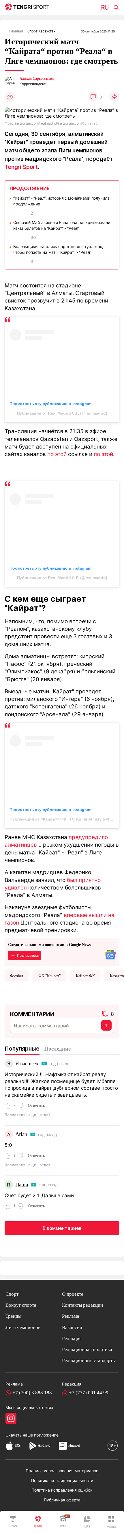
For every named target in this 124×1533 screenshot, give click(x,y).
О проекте (72, 1294)
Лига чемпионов (22, 1327)
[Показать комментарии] (93, 97)
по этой (57, 454)
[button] (111, 1522)
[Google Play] (33, 1446)
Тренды (13, 1316)
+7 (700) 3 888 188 (32, 1392)
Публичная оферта (62, 1499)
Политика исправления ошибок (62, 1490)
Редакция (72, 1338)
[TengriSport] (38, 1522)
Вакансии (72, 1327)
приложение (46, 1434)
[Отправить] (106, 1025)
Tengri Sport (21, 166)
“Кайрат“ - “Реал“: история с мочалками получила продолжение (61, 201)
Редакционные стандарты (89, 1360)
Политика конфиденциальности (62, 1480)
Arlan (21, 1134)
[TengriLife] (87, 1522)
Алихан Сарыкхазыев (37, 78)
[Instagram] (10, 1418)
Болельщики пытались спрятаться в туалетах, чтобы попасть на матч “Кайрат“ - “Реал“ (58, 249)
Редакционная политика (87, 1349)
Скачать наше (19, 1434)
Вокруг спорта (20, 1305)
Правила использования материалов (62, 1470)
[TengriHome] (63, 1522)
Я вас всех (27, 1063)
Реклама (70, 1316)
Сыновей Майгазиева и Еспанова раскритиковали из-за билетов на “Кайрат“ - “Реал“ (61, 225)
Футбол (16, 976)
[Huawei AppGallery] (63, 1446)
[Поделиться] (114, 97)
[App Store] (9, 1446)
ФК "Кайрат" (49, 976)
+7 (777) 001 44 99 (88, 1392)
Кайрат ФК (85, 976)
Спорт (11, 1294)
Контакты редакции (82, 1305)
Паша (21, 1185)
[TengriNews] (12, 1522)
